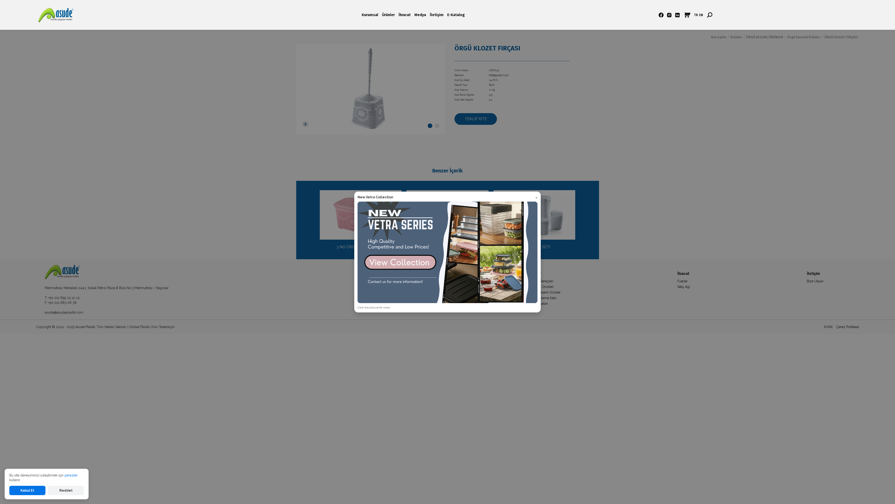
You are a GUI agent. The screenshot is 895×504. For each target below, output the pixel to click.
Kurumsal (370, 15)
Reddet (65, 490)
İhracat (405, 15)
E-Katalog (456, 15)
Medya (420, 15)
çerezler (71, 475)
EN (701, 15)
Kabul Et (27, 490)
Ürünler (388, 15)
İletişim (437, 15)
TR (696, 15)
